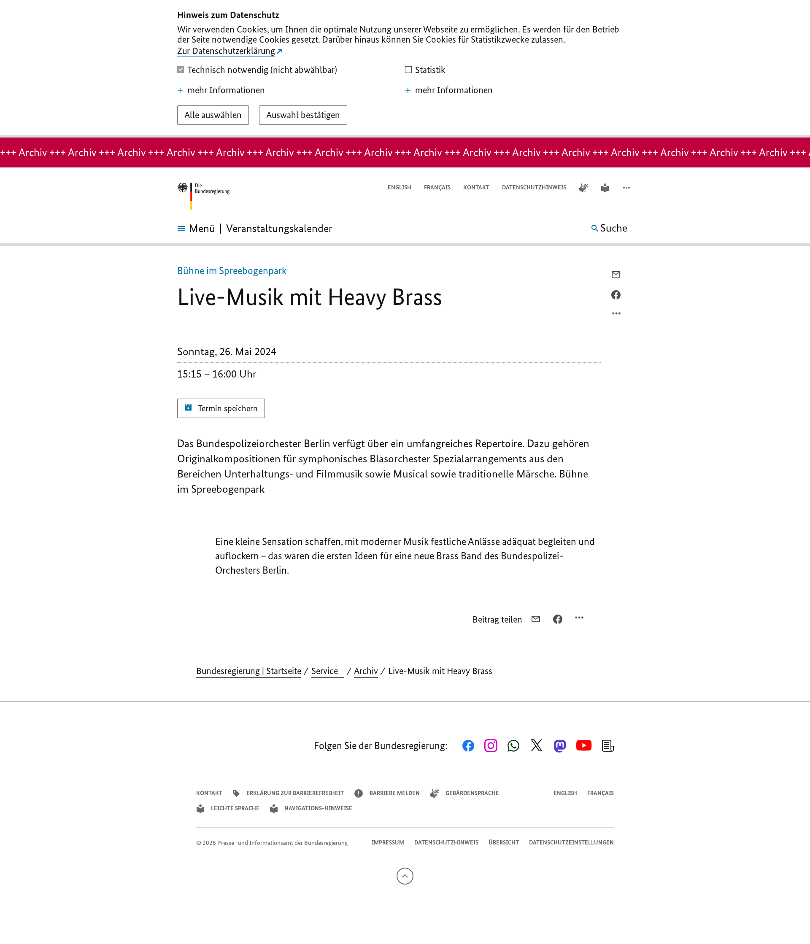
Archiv (366, 671)
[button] (627, 188)
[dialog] (405, 69)
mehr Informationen (226, 90)
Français (437, 187)
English (399, 187)
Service (327, 671)
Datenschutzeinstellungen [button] (571, 842)
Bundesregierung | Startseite (248, 671)
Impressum (388, 842)
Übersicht (504, 842)
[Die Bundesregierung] (203, 196)
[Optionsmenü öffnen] (617, 315)
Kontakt (476, 187)
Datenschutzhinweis (534, 187)
